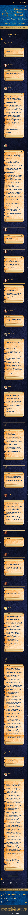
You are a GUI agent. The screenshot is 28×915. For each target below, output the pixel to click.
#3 (23, 93)
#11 (23, 430)
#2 (23, 70)
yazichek (6, 36)
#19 (23, 757)
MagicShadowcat (11, 333)
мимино (9, 424)
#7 (23, 286)
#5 (23, 235)
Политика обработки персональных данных (11, 900)
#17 (23, 613)
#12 (23, 473)
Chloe (9, 494)
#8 (23, 316)
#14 (23, 538)
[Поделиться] (21, 49)
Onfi (9, 659)
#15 (23, 560)
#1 (23, 48)
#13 (23, 500)
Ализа (9, 87)
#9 (23, 339)
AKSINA (9, 607)
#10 (23, 392)
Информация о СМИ (4, 904)
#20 (23, 779)
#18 (23, 665)
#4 (23, 151)
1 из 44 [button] (10, 876)
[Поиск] (13, 2)
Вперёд (14, 876)
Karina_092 (10, 64)
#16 (23, 589)
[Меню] (2, 2)
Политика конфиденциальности (14, 911)
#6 (23, 257)
